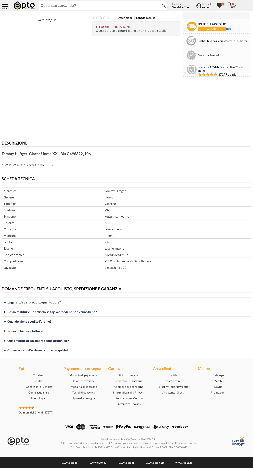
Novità (218, 386)
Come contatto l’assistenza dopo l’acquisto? (37, 350)
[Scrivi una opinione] (100, 18)
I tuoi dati (173, 375)
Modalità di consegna (84, 386)
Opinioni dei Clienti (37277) (36, 412)
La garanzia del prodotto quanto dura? (34, 302)
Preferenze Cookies (128, 404)
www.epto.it (69, 462)
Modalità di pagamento (83, 375)
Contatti (39, 381)
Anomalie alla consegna (128, 386)
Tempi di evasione (84, 381)
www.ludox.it (183, 462)
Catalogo (218, 375)
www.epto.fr (126, 462)
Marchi (218, 381)
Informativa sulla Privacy (128, 392)
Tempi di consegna (83, 392)
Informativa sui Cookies (128, 398)
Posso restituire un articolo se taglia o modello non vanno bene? (52, 312)
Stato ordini (173, 381)
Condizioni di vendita (39, 386)
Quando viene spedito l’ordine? (29, 321)
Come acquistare (38, 392)
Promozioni (218, 392)
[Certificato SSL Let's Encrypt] (238, 441)
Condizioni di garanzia (128, 381)
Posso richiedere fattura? (25, 331)
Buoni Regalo (39, 398)
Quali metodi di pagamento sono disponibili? (38, 340)
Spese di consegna (84, 398)
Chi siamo (39, 375)
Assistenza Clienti (173, 392)
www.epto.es (98, 462)
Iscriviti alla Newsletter (175, 386)
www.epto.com (155, 462)
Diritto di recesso (128, 375)
